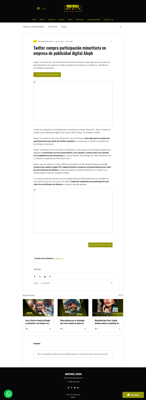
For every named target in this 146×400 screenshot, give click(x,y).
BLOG (64, 27)
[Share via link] (50, 276)
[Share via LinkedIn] (45, 276)
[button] (120, 27)
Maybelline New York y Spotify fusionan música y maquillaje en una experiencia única (107, 322)
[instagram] (68, 388)
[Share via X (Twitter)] (40, 276)
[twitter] (75, 388)
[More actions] (111, 41)
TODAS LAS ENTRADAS (33, 27)
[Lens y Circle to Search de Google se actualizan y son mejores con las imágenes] (38, 307)
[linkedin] (78, 388)
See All (120, 295)
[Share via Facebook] (34, 276)
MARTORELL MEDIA (73, 374)
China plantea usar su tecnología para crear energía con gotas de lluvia (72, 322)
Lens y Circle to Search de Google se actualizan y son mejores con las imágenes (37, 322)
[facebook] (72, 388)
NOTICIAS (53, 27)
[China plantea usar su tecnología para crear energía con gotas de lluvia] (73, 307)
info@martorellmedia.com (73, 378)
